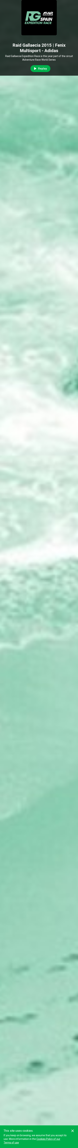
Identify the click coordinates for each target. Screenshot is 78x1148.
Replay (42, 68)
